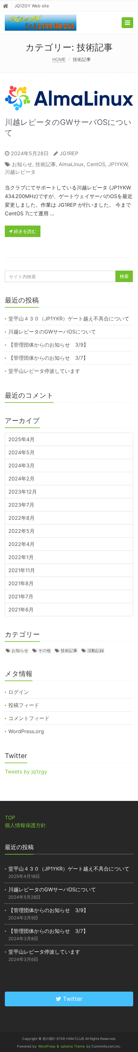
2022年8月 (21, 518)
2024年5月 (21, 452)
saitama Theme (73, 1046)
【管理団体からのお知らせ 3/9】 (48, 345)
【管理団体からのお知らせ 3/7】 (48, 358)
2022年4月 (21, 544)
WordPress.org (26, 731)
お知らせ (22, 164)
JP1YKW (117, 164)
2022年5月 (21, 531)
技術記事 (45, 164)
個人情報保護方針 (25, 825)
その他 (44, 650)
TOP (10, 817)
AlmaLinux (71, 164)
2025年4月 (21, 439)
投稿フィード (23, 705)
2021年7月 (20, 596)
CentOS (96, 164)
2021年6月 (21, 609)
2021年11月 (21, 570)
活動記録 (95, 650)
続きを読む (24, 231)
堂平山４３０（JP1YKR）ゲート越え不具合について (68, 318)
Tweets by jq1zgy (26, 771)
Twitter (71, 998)
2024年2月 (21, 478)
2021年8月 (21, 583)
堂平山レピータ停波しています (44, 371)
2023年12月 (22, 491)
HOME (58, 59)
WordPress (46, 1046)
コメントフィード (28, 718)
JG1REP (69, 153)
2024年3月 (21, 465)
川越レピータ (20, 172)
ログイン (18, 692)
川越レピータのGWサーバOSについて (52, 331)
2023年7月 (21, 505)
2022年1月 (21, 557)
